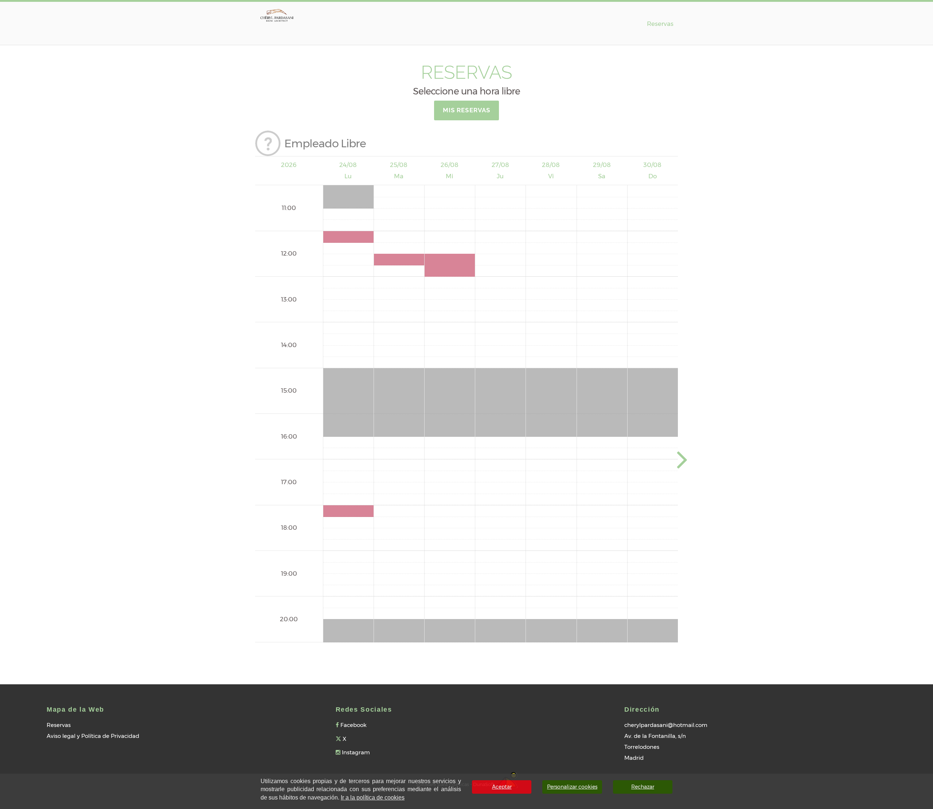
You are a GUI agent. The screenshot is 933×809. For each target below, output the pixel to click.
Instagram (355, 752)
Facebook (353, 725)
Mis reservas (466, 110)
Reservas (660, 23)
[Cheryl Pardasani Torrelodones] (277, 14)
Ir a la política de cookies (373, 797)
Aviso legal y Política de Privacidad (93, 735)
